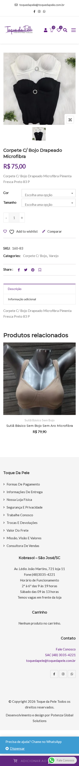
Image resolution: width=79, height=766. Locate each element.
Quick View (66, 402)
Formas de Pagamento (23, 484)
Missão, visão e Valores (24, 538)
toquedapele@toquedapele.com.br (42, 5)
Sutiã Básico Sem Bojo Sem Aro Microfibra (39, 426)
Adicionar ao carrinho (43, 761)
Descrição (15, 289)
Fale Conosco (66, 649)
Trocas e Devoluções (22, 523)
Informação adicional (22, 299)
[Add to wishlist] (66, 390)
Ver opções (66, 378)
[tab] (39, 289)
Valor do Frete (18, 530)
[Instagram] (63, 674)
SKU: (6, 248)
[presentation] (6, 394)
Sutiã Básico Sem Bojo (40, 420)
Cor (6, 193)
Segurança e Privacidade (25, 507)
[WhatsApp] (72, 674)
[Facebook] (54, 674)
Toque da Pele (46, 701)
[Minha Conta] (45, 30)
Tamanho (9, 202)
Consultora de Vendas (23, 546)
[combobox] (49, 193)
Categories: (12, 256)
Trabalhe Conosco (20, 515)
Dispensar (17, 748)
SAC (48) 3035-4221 (60, 655)
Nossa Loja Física (19, 500)
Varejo (54, 256)
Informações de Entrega (25, 492)
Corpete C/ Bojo (35, 256)
